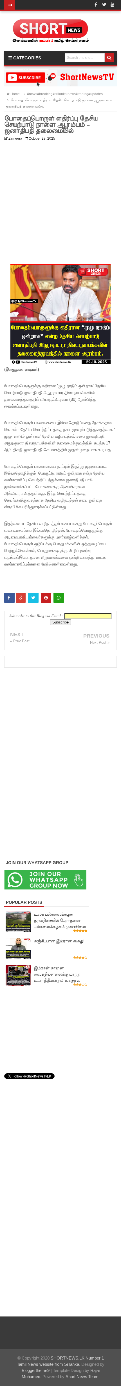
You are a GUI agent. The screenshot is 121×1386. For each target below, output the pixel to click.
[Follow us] (104, 5)
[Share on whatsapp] (58, 598)
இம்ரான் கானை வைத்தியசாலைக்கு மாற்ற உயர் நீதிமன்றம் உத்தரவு (57, 974)
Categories (26, 57)
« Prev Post (20, 641)
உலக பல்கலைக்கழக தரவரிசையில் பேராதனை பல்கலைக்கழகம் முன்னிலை (60, 920)
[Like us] (95, 5)
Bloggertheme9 (36, 1370)
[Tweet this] (33, 598)
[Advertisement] (60, 203)
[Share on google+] (21, 598)
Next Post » (99, 642)
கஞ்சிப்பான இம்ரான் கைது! (59, 941)
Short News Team (82, 1376)
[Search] (109, 57)
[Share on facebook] (9, 598)
